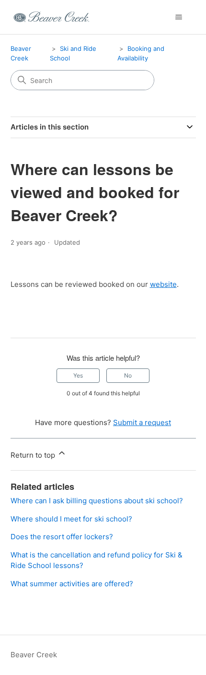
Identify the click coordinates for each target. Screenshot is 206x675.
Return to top (34, 455)
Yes (78, 375)
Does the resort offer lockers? (62, 536)
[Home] (51, 17)
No (128, 375)
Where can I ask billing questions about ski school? (97, 500)
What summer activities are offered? (72, 583)
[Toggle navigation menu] (179, 17)
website (163, 284)
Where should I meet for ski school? (71, 518)
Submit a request (142, 422)
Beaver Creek (34, 654)
